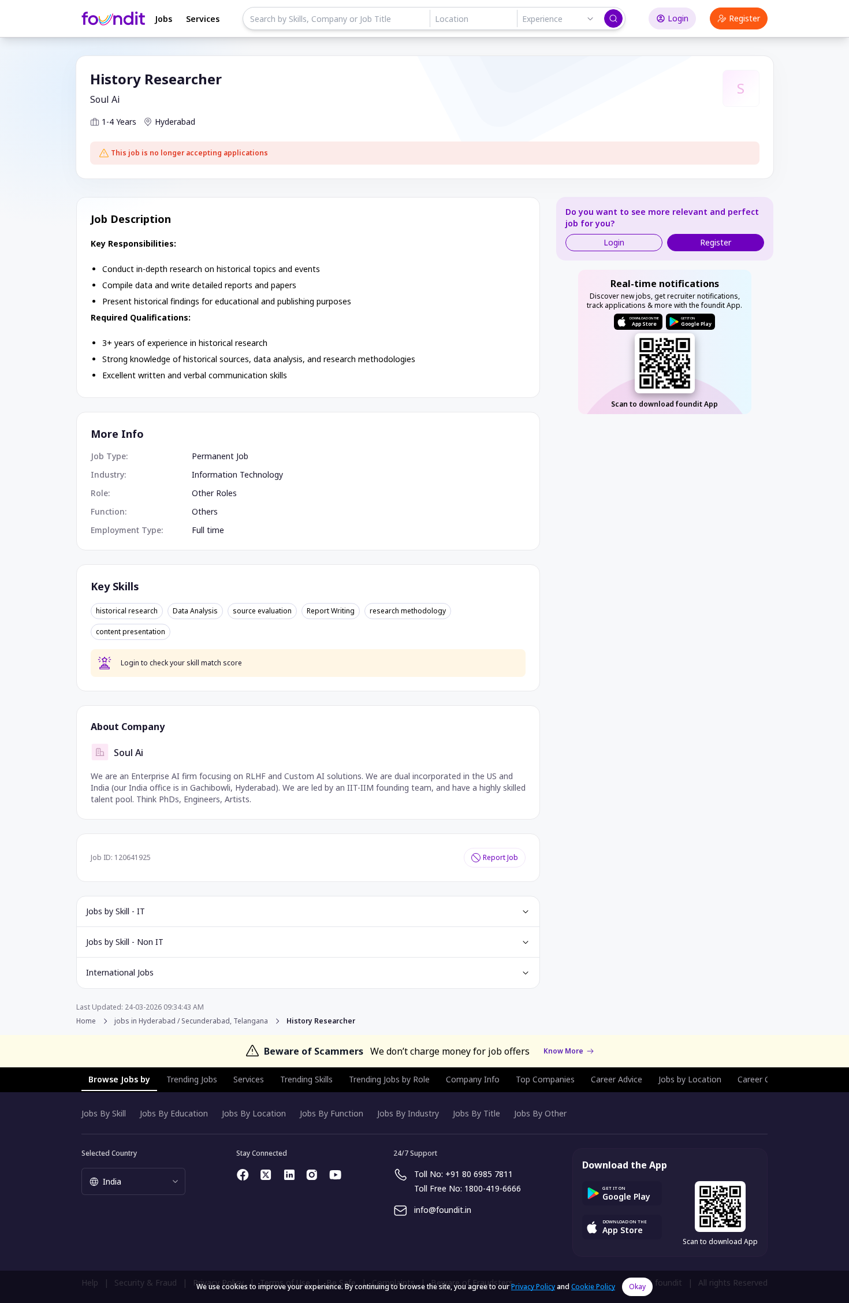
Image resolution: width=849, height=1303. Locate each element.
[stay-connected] (243, 1175)
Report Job (500, 857)
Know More (563, 1051)
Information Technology (237, 474)
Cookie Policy (593, 1286)
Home (86, 1021)
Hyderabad (175, 121)
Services (202, 18)
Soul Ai (105, 99)
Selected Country (109, 1153)
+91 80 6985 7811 (479, 1173)
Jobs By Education (174, 1113)
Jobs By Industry (408, 1113)
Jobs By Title (476, 1113)
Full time (208, 529)
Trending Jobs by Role (389, 1079)
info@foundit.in (442, 1209)
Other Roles (214, 492)
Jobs (163, 18)
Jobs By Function (331, 1113)
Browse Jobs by (119, 1079)
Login (678, 18)
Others (205, 511)
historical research (127, 611)
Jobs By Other (540, 1113)
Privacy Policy (533, 1286)
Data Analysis (195, 611)
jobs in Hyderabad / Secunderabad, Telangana (191, 1021)
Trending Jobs (191, 1079)
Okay (637, 1286)
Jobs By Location (254, 1113)
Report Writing (331, 611)
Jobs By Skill (103, 1113)
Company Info (473, 1079)
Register (744, 18)
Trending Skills (306, 1079)
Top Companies (545, 1079)
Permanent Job (220, 456)
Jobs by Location (689, 1079)
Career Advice (616, 1079)
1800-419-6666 (492, 1188)
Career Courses (766, 1079)
